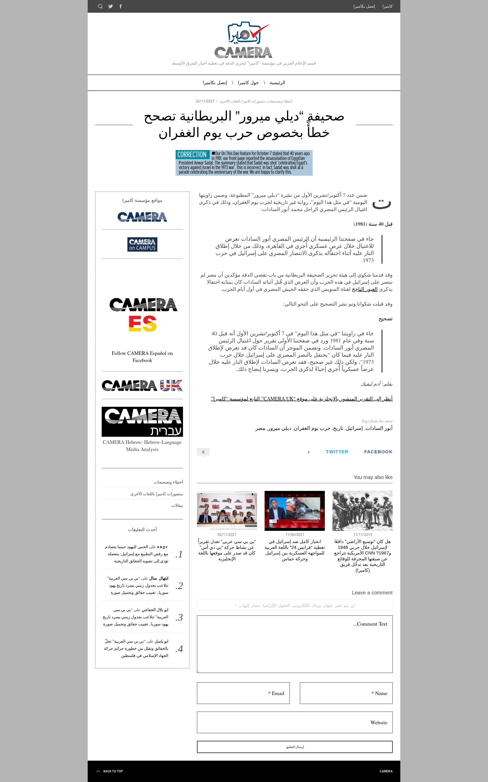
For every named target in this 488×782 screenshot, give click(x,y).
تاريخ (338, 428)
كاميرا (388, 6)
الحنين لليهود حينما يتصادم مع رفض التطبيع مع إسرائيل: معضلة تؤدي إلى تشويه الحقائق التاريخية (137, 553)
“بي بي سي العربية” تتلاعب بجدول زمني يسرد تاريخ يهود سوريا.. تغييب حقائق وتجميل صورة (137, 585)
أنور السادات (379, 428)
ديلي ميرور (279, 428)
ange (163, 546)
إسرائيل (354, 428)
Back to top (113, 771)
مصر (260, 428)
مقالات (177, 505)
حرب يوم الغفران (312, 428)
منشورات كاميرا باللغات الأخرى (242, 101)
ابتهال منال (158, 578)
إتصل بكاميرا (364, 6)
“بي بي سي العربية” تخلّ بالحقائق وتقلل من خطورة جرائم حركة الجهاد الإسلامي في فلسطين (136, 648)
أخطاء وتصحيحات (279, 101)
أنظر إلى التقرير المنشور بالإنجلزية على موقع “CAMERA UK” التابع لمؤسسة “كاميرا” (302, 398)
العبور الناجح (365, 288)
